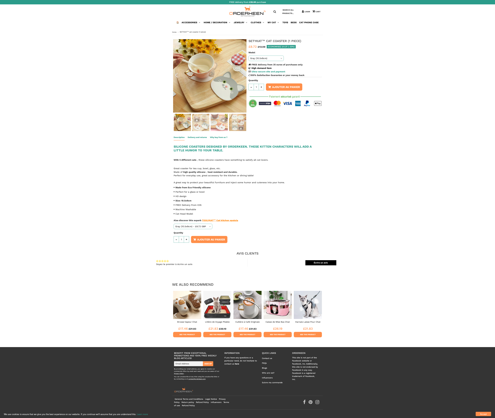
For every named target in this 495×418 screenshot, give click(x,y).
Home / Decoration (215, 22)
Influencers (267, 378)
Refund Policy (202, 402)
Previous (176, 75)
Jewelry (239, 22)
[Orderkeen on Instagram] (317, 403)
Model (252, 52)
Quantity (253, 80)
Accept (483, 414)
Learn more (142, 414)
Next (243, 75)
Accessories (189, 22)
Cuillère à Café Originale (247, 322)
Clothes (256, 22)
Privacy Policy (179, 373)
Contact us (267, 358)
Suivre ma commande (272, 382)
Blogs (264, 368)
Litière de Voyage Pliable (217, 322)
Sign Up (208, 364)
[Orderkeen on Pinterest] (311, 403)
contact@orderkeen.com (196, 379)
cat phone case (309, 22)
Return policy (188, 402)
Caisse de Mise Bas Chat (278, 322)
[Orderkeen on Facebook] (304, 403)
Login (307, 12)
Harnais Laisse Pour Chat (307, 322)
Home (174, 32)
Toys (285, 22)
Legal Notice (211, 399)
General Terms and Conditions (189, 399)
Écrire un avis (321, 262)
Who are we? (268, 373)
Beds (294, 22)
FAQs (264, 363)
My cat (272, 22)
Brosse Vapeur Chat (187, 322)
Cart (318, 12)
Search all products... (288, 11)
